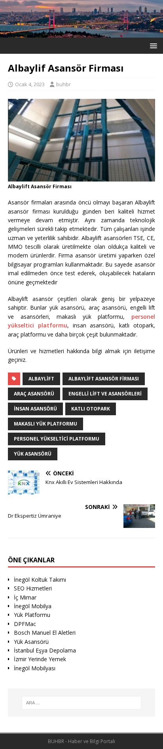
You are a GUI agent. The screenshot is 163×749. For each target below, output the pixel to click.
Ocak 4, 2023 (30, 84)
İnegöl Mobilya (32, 606)
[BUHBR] (81, 33)
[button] (152, 45)
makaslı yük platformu (45, 423)
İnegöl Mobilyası (34, 668)
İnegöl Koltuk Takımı (40, 579)
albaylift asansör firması (103, 378)
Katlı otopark (90, 408)
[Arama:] (81, 702)
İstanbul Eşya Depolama (45, 650)
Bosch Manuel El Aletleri (45, 632)
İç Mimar (25, 597)
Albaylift (41, 378)
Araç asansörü (34, 393)
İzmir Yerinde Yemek (40, 659)
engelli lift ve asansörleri (105, 393)
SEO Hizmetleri (33, 588)
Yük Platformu (32, 614)
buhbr (63, 84)
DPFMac (25, 624)
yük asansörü (32, 453)
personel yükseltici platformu (56, 438)
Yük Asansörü (31, 641)
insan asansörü (35, 408)
